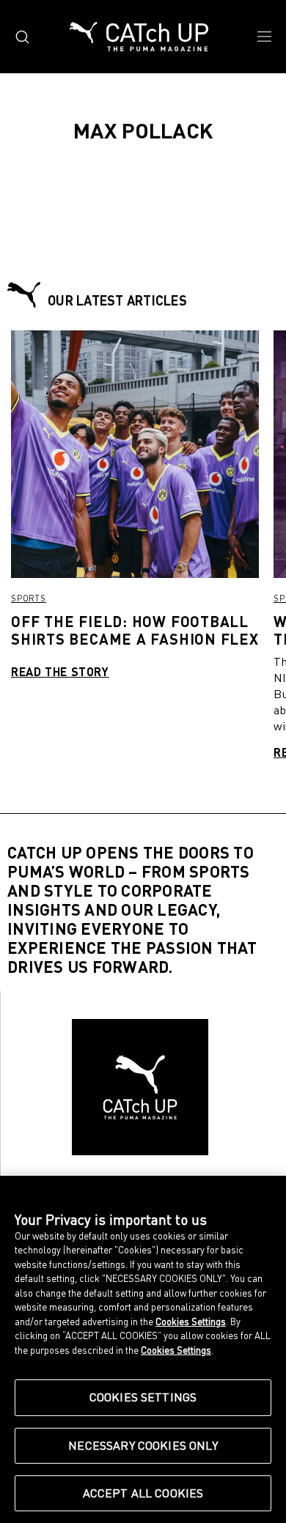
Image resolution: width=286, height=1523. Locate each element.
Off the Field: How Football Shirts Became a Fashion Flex (135, 630)
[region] (143, 1349)
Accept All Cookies (143, 1493)
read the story (60, 671)
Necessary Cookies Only (143, 1445)
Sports (28, 598)
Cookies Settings (143, 1397)
